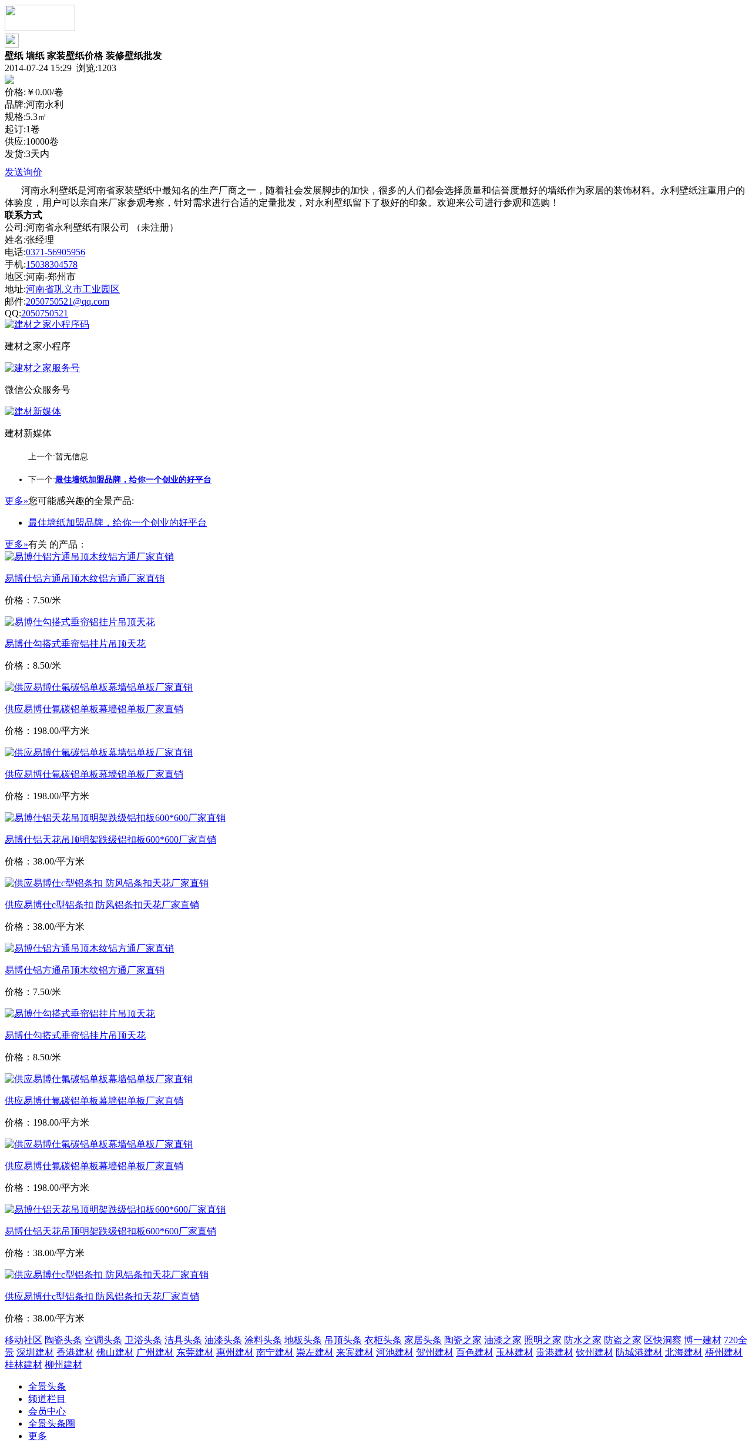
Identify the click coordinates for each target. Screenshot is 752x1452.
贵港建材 (554, 1352)
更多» (16, 501)
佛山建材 (115, 1352)
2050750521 (44, 313)
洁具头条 (183, 1340)
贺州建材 (435, 1352)
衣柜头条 (383, 1340)
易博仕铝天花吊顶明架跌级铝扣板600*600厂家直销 (110, 840)
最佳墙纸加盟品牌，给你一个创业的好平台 (117, 523)
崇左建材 (315, 1352)
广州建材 (155, 1352)
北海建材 (684, 1352)
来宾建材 (355, 1352)
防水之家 (583, 1340)
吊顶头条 (343, 1340)
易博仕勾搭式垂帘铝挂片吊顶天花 (75, 644)
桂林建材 (23, 1365)
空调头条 (103, 1340)
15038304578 (52, 264)
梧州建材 (724, 1352)
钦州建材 (594, 1352)
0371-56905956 (55, 252)
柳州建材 (63, 1365)
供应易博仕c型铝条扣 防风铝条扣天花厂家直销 (102, 905)
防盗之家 (623, 1340)
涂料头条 (263, 1340)
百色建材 (475, 1352)
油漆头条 (223, 1340)
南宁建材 (275, 1352)
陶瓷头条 (63, 1340)
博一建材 (702, 1340)
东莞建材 (195, 1352)
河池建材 (395, 1352)
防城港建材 (639, 1352)
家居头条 (423, 1340)
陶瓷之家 (463, 1340)
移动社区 (23, 1340)
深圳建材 (35, 1352)
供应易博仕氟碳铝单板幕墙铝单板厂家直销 (94, 709)
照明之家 (543, 1340)
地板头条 (303, 1340)
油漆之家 (503, 1340)
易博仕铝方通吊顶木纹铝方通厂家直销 (84, 578)
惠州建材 (235, 1352)
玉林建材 (514, 1352)
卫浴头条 (143, 1340)
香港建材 (75, 1352)
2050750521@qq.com (67, 301)
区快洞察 (663, 1340)
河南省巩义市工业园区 (73, 289)
